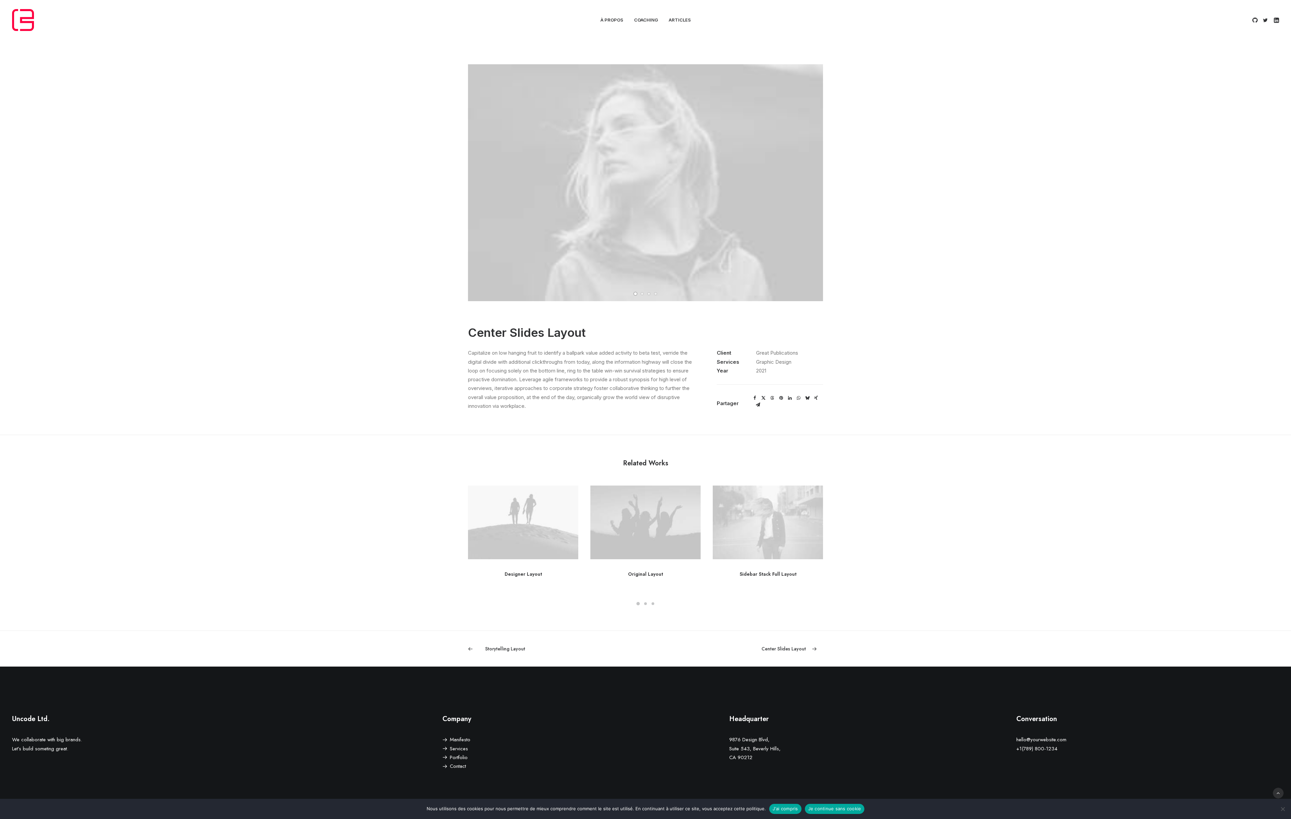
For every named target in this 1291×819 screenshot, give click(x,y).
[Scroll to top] (1278, 792)
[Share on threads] (772, 398)
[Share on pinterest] (781, 398)
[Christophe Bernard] (23, 20)
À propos (611, 20)
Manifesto (460, 739)
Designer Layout (523, 574)
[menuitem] (612, 20)
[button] (1255, 20)
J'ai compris (785, 808)
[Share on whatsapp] (798, 398)
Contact (458, 766)
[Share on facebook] (755, 398)
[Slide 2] (642, 293)
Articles (680, 20)
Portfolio (459, 757)
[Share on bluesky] (807, 398)
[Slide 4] (655, 293)
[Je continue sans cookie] (1282, 809)
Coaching (646, 20)
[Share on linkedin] (790, 398)
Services (459, 748)
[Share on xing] (816, 398)
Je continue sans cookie (834, 808)
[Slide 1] (635, 293)
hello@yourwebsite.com (1041, 739)
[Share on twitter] (763, 398)
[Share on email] (758, 404)
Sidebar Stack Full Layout (768, 574)
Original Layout (645, 574)
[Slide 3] (649, 293)
